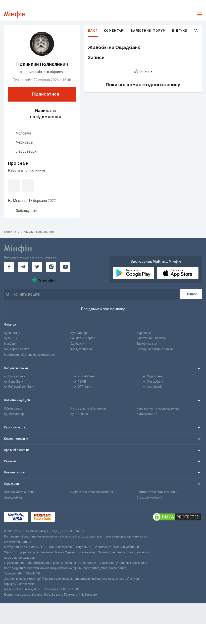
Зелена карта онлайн (19, 492)
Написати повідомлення (45, 113)
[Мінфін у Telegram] (23, 267)
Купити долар (14, 414)
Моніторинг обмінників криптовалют (30, 354)
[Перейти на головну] (14, 14)
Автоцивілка (13, 497)
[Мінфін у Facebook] (9, 267)
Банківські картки (82, 338)
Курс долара (79, 333)
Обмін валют (13, 408)
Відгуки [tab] (179, 30)
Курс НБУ (10, 338)
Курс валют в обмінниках (88, 408)
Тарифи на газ (147, 343)
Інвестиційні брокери (152, 338)
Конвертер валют (16, 349)
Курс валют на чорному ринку (158, 408)
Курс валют (12, 333)
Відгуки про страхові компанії (91, 492)
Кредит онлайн (81, 349)
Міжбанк (10, 343)
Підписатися (45, 94)
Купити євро (79, 414)
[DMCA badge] (177, 517)
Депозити (77, 343)
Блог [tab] (93, 30)
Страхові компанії (149, 497)
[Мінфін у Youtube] (65, 267)
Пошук (191, 294)
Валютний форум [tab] (148, 30)
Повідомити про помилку (103, 309)
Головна (10, 232)
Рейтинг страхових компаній (157, 492)
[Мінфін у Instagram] (51, 267)
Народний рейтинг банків (155, 349)
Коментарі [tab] (114, 30)
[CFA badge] (68, 517)
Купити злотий (147, 414)
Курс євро (144, 333)
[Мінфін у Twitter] (37, 267)
